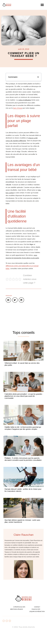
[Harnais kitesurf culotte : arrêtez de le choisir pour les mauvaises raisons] (23, 477)
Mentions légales (16, 609)
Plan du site (36, 609)
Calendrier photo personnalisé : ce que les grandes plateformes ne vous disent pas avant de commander (23, 396)
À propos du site (19, 607)
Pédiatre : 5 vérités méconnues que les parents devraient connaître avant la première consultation (23, 459)
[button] (42, 4)
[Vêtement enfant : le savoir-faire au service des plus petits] (23, 351)
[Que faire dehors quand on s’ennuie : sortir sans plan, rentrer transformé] (23, 508)
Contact (37, 607)
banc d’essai (17, 108)
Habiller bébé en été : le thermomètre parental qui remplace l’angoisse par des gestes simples (23, 428)
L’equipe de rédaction (37, 611)
